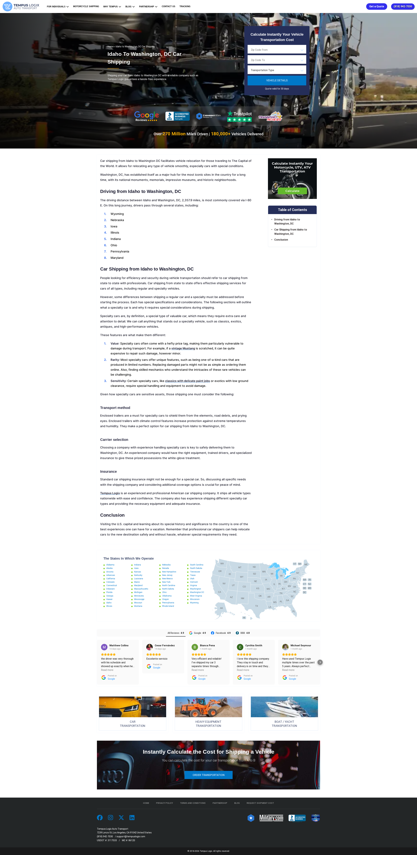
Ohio (164, 592)
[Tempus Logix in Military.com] (271, 817)
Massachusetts (141, 589)
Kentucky (138, 575)
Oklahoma (167, 596)
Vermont (194, 582)
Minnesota (139, 596)
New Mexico (167, 578)
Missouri (138, 603)
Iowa (136, 568)
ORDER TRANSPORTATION (208, 775)
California (110, 578)
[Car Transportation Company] (100, 817)
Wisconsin (195, 599)
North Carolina (168, 585)
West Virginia (196, 596)
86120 (132, 840)
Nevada (165, 568)
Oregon (165, 599)
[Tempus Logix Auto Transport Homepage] (22, 6)
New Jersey (167, 575)
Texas (193, 575)
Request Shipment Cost (260, 803)
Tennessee (195, 572)
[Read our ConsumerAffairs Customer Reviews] (208, 116)
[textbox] (276, 70)
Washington (195, 589)
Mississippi (139, 599)
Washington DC (197, 592)
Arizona (109, 572)
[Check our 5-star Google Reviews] (146, 116)
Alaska (109, 568)
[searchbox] (267, 50)
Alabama (110, 565)
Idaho (108, 603)
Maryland (138, 585)
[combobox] (277, 50)
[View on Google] (104, 647)
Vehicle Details (277, 80)
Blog (128, 6)
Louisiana (138, 578)
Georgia (109, 596)
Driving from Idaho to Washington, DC (287, 221)
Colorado (110, 582)
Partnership (146, 6)
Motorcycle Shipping (86, 6)
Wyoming (194, 603)
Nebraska (166, 565)
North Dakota (168, 589)
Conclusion (281, 239)
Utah (192, 578)
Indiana (137, 565)
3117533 (112, 840)
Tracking (185, 6)
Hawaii (109, 599)
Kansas (137, 572)
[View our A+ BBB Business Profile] (177, 116)
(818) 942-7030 (403, 6)
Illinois (109, 606)
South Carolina (196, 565)
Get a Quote (376, 6)
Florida (109, 592)
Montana (138, 606)
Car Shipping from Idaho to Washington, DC (290, 231)
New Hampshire (169, 572)
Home (111, 46)
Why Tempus (110, 6)
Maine (137, 582)
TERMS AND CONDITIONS (193, 803)
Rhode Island (168, 606)
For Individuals (56, 6)
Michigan (138, 592)
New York (166, 582)
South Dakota (196, 568)
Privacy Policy (164, 803)
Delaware (110, 589)
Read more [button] (107, 670)
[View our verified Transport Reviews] (270, 116)
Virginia (193, 585)
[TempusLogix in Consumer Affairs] (251, 817)
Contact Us (168, 6)
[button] (97, 662)
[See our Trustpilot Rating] (239, 116)
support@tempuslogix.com (130, 836)
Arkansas (110, 575)
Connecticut (111, 585)
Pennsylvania (168, 603)
